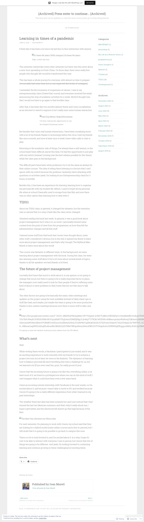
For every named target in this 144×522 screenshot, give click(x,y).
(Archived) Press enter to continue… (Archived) (72, 14)
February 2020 (104, 131)
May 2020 (102, 116)
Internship (102, 49)
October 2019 (103, 141)
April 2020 (102, 121)
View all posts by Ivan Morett (43, 488)
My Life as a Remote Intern (109, 54)
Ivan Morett (37, 43)
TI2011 (30, 475)
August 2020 (103, 106)
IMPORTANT (103, 44)
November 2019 (104, 136)
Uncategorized (104, 84)
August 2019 (103, 151)
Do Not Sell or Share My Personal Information (60, 509)
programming (104, 59)
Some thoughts (104, 64)
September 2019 (104, 146)
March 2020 (103, 126)
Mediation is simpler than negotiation (31, 499)
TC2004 (101, 74)
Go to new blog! (72, 28)
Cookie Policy (43, 518)
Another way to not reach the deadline (80, 499)
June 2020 (102, 111)
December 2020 (104, 101)
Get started (90, 3)
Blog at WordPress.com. (29, 509)
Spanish (101, 69)
